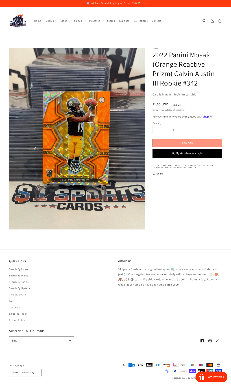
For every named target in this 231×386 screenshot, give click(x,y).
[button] (204, 21)
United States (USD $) (23, 372)
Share (160, 173)
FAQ (11, 300)
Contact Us (15, 307)
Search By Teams (18, 275)
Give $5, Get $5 (17, 294)
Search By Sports (19, 281)
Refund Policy (17, 320)
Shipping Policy (18, 313)
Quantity (157, 123)
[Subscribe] (70, 341)
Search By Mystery (19, 288)
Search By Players (19, 269)
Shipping (157, 109)
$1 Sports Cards (186, 378)
